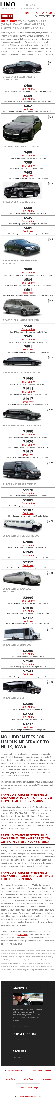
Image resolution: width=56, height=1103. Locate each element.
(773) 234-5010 (44, 13)
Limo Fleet (28, 1079)
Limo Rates (10, 1079)
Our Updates (46, 1079)
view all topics (20, 1039)
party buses (22, 935)
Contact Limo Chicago (29, 1088)
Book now (28, 109)
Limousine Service (14, 1070)
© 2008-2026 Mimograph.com (29, 1096)
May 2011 (17, 1058)
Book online (28, 89)
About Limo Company (42, 1070)
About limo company (21, 1026)
